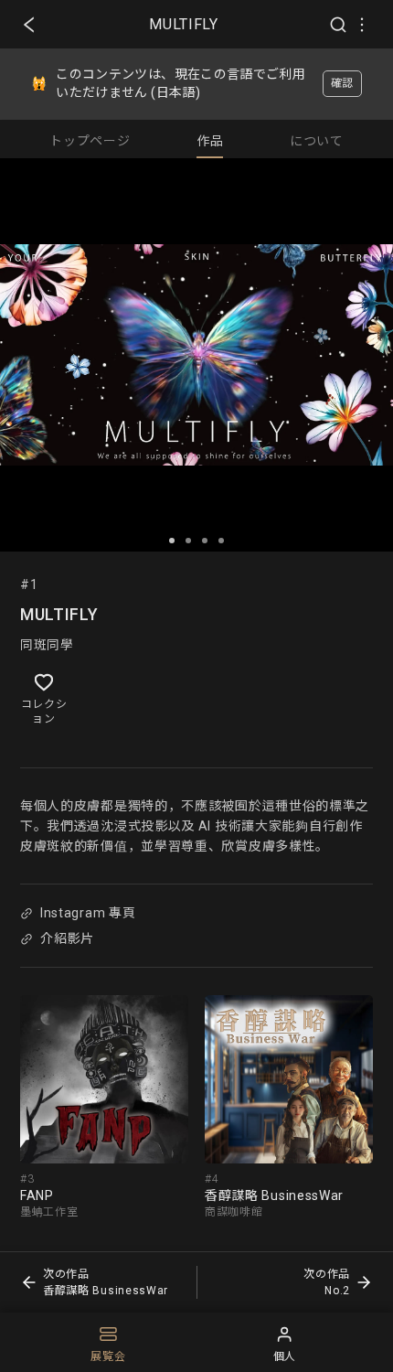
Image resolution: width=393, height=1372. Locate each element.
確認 (342, 83)
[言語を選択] (362, 25)
